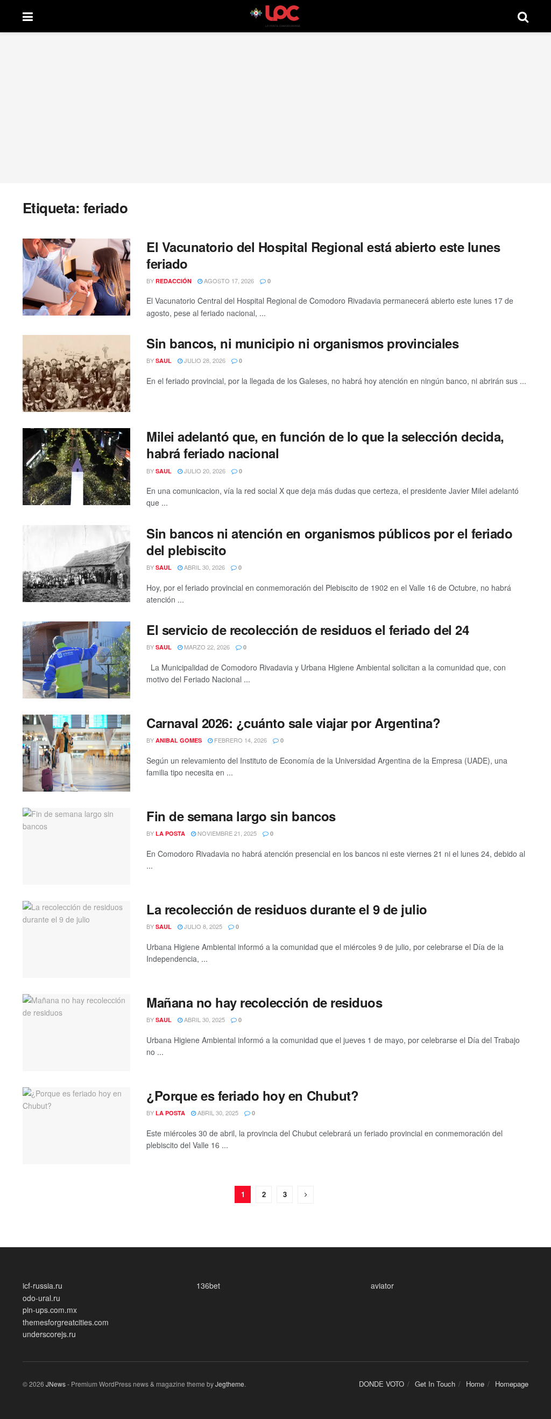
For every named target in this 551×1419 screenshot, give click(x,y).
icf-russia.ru (42, 1285)
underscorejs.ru (49, 1334)
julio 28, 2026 (203, 360)
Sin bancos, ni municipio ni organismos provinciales (302, 343)
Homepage (511, 1384)
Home (475, 1384)
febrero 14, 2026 (240, 740)
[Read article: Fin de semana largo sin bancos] (76, 846)
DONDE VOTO (381, 1384)
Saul (164, 361)
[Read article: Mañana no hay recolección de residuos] (76, 1032)
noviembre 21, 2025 (226, 833)
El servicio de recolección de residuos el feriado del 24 (307, 629)
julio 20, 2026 (203, 470)
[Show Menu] (28, 16)
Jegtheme (229, 1383)
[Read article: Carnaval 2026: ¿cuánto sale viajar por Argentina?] (76, 753)
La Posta (170, 833)
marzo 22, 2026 (206, 646)
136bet (208, 1285)
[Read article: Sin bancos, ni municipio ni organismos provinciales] (76, 373)
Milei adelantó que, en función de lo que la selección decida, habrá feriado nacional (325, 444)
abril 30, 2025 (203, 1019)
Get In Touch (435, 1384)
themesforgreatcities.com (66, 1322)
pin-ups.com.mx (50, 1309)
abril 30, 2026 (203, 567)
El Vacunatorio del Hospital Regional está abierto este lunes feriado (323, 254)
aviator (382, 1285)
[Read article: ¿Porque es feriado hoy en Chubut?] (76, 1125)
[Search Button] (523, 16)
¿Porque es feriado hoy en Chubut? (252, 1095)
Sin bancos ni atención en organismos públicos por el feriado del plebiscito (329, 541)
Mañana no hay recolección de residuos (264, 1002)
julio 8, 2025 (202, 926)
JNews (56, 1383)
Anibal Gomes (179, 740)
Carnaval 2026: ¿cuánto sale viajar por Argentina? (293, 723)
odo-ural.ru (41, 1297)
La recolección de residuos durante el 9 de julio (286, 909)
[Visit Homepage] (275, 16)
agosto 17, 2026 (228, 280)
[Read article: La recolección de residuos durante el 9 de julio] (76, 939)
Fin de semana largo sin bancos (241, 816)
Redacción (174, 281)
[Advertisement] (275, 107)
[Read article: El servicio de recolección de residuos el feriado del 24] (76, 659)
